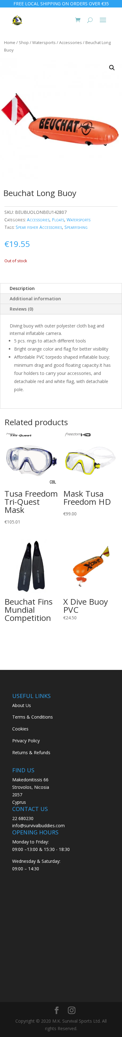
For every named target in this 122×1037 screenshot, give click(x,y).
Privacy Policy (26, 741)
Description (22, 288)
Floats (58, 220)
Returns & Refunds (31, 752)
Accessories (70, 42)
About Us (21, 705)
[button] (112, 67)
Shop (24, 42)
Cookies (20, 729)
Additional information (35, 299)
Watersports (44, 42)
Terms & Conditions (32, 717)
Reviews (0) (21, 309)
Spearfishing (76, 227)
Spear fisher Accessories (39, 227)
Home (9, 42)
